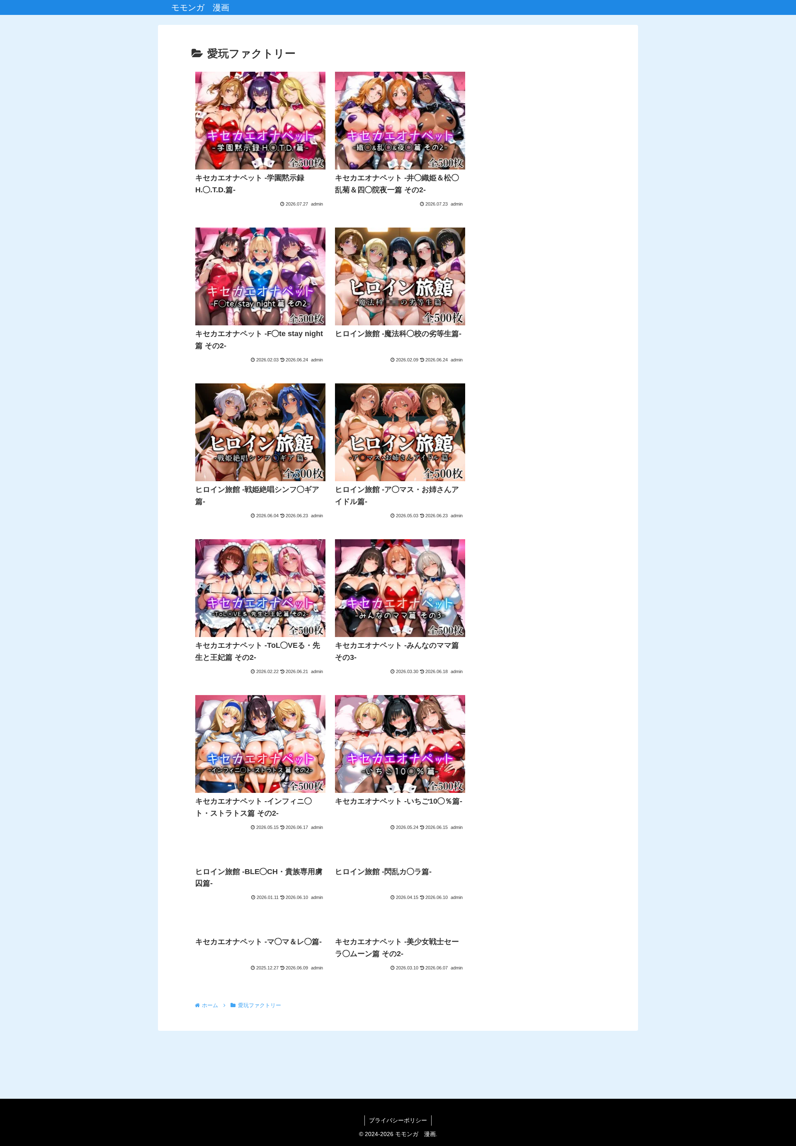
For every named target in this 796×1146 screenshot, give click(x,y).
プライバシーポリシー (398, 1120)
